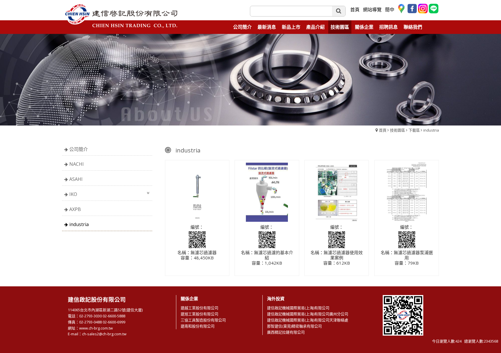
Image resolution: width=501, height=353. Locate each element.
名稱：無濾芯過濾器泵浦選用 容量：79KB (407, 258)
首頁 (382, 130)
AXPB (75, 209)
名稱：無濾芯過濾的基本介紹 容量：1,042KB (267, 258)
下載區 (414, 130)
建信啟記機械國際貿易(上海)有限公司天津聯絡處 (307, 320)
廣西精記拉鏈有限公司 (286, 332)
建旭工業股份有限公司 (199, 313)
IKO (73, 194)
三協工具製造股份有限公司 (203, 320)
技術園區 (397, 130)
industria (431, 130)
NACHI (76, 164)
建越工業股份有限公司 (199, 307)
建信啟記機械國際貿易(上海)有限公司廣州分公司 (307, 313)
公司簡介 (78, 149)
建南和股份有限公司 (198, 326)
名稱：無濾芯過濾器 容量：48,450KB (197, 255)
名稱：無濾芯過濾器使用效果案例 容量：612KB (337, 258)
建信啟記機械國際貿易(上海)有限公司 (298, 307)
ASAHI (76, 179)
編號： (197, 227)
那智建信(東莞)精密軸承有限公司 (294, 326)
